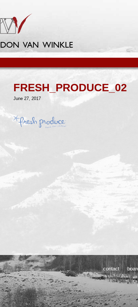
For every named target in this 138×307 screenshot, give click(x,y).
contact (111, 268)
